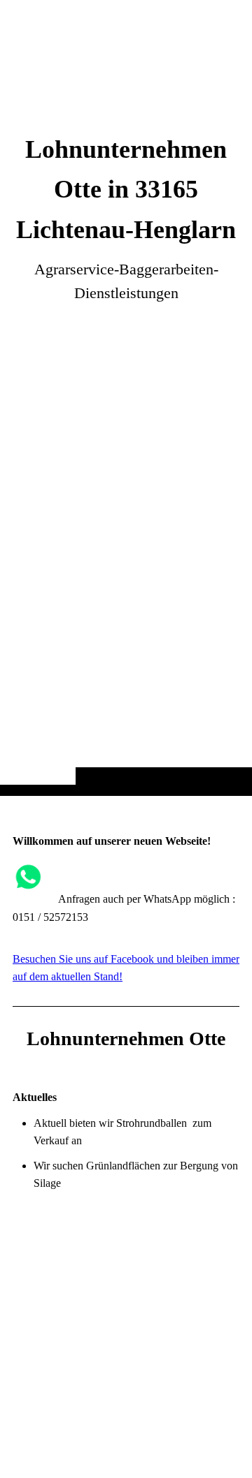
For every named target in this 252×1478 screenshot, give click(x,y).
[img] (126, 425)
